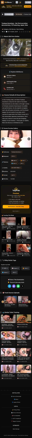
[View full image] (16, 139)
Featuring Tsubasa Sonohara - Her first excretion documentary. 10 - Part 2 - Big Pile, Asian (23, 341)
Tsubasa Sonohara (15, 152)
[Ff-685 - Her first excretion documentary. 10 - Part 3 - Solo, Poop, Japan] (23, 352)
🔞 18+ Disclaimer (16, 415)
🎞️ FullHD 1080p (15, 167)
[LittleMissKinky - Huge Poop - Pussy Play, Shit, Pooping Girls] (23, 248)
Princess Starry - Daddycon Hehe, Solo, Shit (7, 254)
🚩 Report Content (16, 421)
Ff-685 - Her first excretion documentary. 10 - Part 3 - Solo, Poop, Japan (23, 358)
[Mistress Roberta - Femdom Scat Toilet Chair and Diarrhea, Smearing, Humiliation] (24, 299)
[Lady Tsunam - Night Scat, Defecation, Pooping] (8, 221)
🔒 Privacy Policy (16, 409)
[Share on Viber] (14, 286)
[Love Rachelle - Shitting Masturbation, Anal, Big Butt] (8, 369)
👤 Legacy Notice (16, 402)
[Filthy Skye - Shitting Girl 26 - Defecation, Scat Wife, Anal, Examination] (23, 221)
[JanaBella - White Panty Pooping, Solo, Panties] (23, 235)
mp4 (12, 175)
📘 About (16, 399)
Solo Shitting (20, 29)
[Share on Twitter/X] (22, 286)
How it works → (16, 211)
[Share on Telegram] (9, 286)
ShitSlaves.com (9, 14)
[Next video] (29, 301)
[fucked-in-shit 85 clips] (23, 319)
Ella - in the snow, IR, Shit (7, 239)
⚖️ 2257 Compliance (16, 418)
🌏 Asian (13, 163)
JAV (21, 163)
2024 (12, 156)
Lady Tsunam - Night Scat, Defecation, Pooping (7, 227)
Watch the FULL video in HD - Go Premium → (16, 60)
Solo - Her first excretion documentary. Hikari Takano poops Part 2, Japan (23, 375)
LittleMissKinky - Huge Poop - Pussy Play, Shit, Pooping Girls (23, 254)
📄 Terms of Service (16, 412)
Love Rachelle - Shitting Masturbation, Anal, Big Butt (8, 375)
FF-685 (4, 268)
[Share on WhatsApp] (18, 286)
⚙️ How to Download (16, 396)
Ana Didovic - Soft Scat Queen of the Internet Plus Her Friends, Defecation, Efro (8, 325)
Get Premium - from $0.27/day (16, 206)
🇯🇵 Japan (13, 160)
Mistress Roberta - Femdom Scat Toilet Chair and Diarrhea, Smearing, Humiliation (24, 306)
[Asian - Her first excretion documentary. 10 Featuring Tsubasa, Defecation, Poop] (8, 352)
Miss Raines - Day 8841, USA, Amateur (10, 305)
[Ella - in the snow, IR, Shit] (8, 235)
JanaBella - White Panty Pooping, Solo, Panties (22, 240)
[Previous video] (2, 301)
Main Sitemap (16, 429)
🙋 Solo (22, 160)
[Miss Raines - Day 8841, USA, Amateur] (10, 299)
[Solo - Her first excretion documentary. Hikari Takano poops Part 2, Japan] (23, 369)
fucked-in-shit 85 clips (22, 324)
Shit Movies (19, 14)
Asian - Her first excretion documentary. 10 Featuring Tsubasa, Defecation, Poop (8, 358)
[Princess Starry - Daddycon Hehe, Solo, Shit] (8, 248)
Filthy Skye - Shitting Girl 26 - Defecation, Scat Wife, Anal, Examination (23, 227)
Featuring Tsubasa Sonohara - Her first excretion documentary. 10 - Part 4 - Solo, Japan (8, 341)
